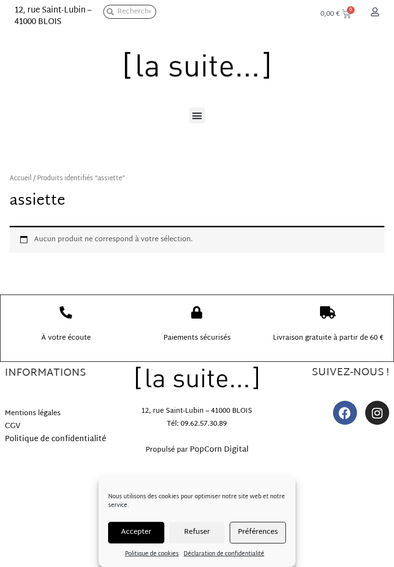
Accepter (136, 532)
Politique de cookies (152, 554)
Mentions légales (33, 413)
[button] (197, 115)
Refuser (197, 532)
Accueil (21, 179)
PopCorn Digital (219, 450)
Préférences (258, 532)
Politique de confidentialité (55, 439)
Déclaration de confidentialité (224, 554)
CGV (13, 426)
